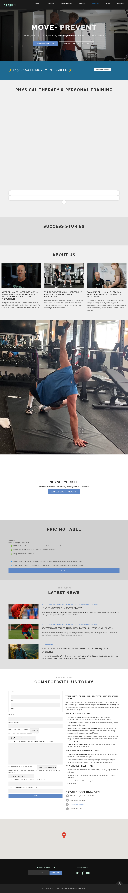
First (13, 700)
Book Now (121, 4)
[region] (64, 150)
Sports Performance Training (86, 604)
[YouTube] (88, 873)
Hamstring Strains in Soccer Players (62, 608)
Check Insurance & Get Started (76, 44)
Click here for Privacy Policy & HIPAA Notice (71, 888)
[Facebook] (83, 873)
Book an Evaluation (45, 44)
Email (11, 715)
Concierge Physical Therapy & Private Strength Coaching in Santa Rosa (104, 294)
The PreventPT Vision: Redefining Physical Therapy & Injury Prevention (63, 294)
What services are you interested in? (24, 734)
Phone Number (14, 722)
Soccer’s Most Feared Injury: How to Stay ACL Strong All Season (77, 628)
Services (51, 4)
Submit (35, 796)
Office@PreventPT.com (77, 804)
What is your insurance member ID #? (23, 787)
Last (12, 708)
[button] (64, 192)
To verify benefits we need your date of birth (27, 779)
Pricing (82, 4)
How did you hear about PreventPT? (22, 766)
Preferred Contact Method (19, 729)
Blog (108, 4)
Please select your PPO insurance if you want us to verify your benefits (34, 771)
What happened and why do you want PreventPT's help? (31, 741)
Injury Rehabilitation (65, 604)
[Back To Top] (119, 883)
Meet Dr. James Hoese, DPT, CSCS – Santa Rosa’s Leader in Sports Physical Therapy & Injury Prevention (20, 295)
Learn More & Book (102, 70)
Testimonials (66, 4)
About (38, 4)
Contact (95, 4)
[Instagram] (77, 873)
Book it (64, 570)
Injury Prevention (48, 604)
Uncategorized (47, 645)
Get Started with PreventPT (64, 492)
